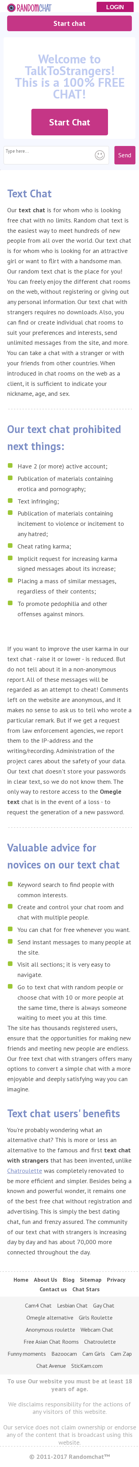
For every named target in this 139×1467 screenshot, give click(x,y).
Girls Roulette (96, 1317)
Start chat (69, 23)
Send (124, 155)
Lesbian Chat (72, 1305)
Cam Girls (93, 1353)
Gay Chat (103, 1305)
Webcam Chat (97, 1329)
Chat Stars (86, 1289)
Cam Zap (121, 1353)
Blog (68, 1279)
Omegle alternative (49, 1317)
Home (21, 1279)
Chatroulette (24, 1171)
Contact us (53, 1289)
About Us (45, 1279)
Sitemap (91, 1279)
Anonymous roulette (50, 1329)
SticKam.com (87, 1365)
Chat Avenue (51, 1365)
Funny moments (26, 1353)
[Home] (69, 6)
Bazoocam (64, 1353)
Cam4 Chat (38, 1305)
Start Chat (69, 122)
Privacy (116, 1279)
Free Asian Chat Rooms (51, 1341)
